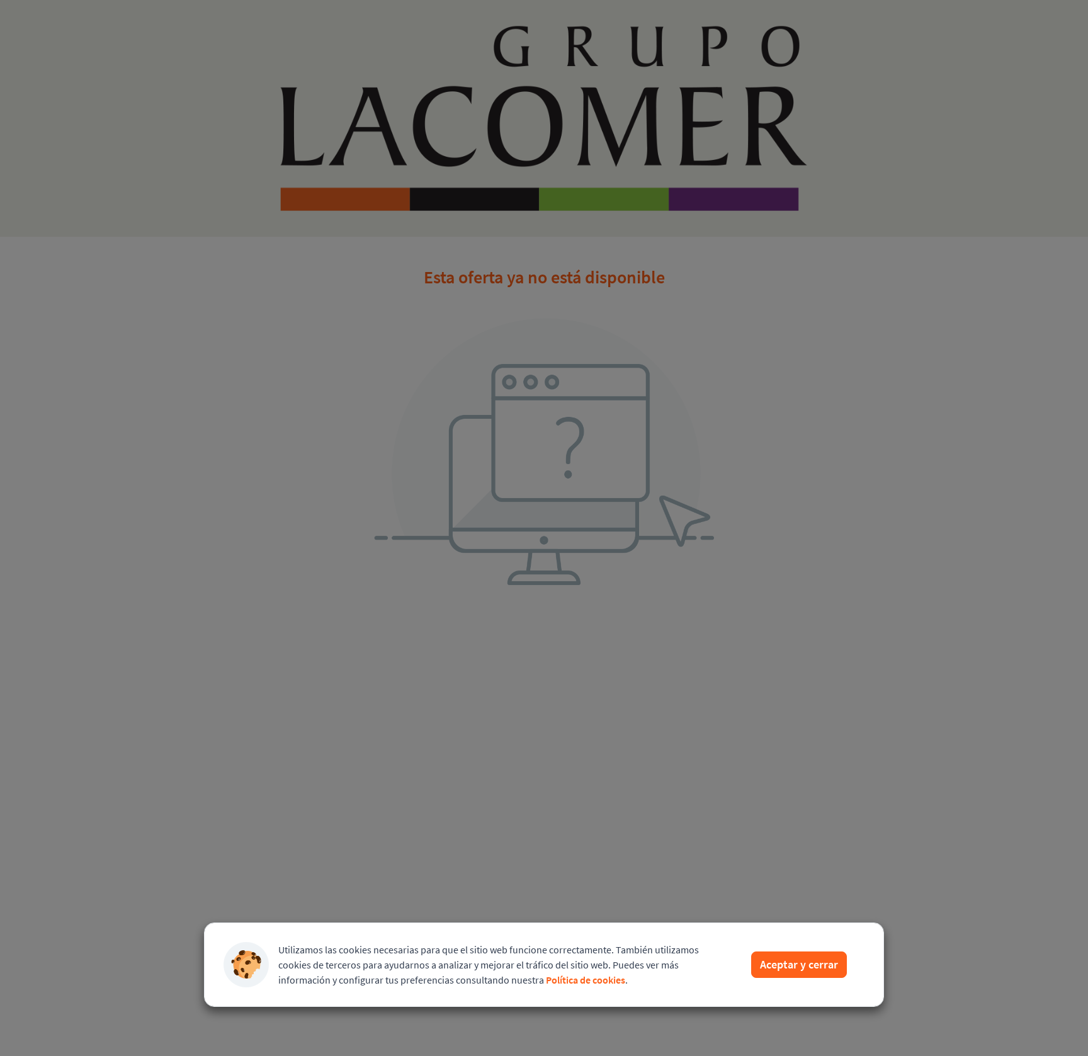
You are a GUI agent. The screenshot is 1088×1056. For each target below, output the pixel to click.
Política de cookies (585, 980)
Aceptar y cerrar (799, 964)
